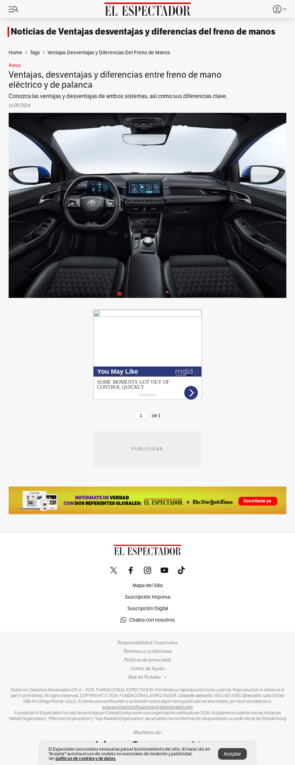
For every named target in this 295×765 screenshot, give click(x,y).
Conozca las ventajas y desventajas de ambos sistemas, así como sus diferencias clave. (118, 96)
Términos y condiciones (147, 651)
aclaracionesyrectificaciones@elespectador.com (147, 707)
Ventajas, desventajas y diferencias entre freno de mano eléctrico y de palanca (115, 79)
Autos (15, 65)
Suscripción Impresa (147, 597)
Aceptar (232, 754)
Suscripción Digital (147, 608)
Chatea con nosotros (152, 620)
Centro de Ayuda (148, 668)
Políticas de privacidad (147, 660)
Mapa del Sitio (147, 585)
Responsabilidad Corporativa (148, 642)
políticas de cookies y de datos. (85, 758)
